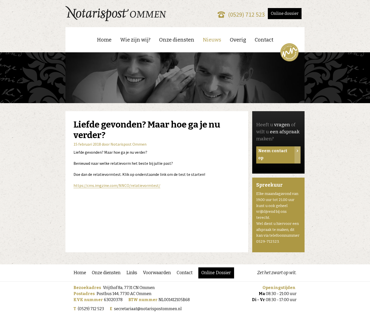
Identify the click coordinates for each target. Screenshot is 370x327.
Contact (264, 40)
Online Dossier (216, 272)
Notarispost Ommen (128, 144)
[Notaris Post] (115, 13)
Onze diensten (176, 40)
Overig (238, 40)
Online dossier (285, 13)
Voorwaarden (157, 272)
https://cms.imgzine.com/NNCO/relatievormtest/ (116, 185)
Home (104, 40)
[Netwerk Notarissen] (289, 52)
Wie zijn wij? (135, 40)
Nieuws (212, 40)
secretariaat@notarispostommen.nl (148, 308)
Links (131, 272)
